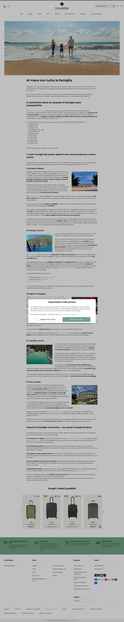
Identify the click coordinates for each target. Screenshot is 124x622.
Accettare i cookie (76, 319)
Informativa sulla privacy (68, 314)
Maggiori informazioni (47, 319)
